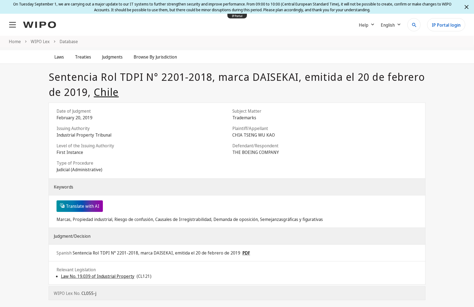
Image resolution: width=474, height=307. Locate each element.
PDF (246, 253)
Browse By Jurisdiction (155, 57)
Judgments (112, 57)
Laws (59, 57)
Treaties (83, 57)
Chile (106, 92)
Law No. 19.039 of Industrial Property (97, 276)
